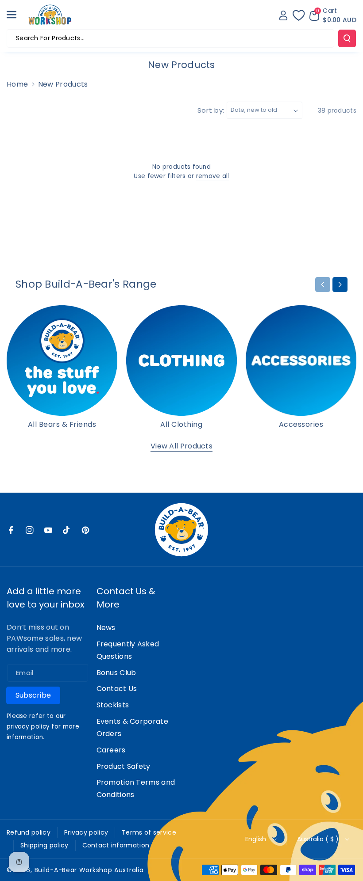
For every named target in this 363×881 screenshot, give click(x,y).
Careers (111, 750)
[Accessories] (301, 360)
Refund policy (28, 832)
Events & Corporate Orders (132, 727)
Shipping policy (44, 845)
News (106, 628)
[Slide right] (340, 284)
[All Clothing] (181, 360)
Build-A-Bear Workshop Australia (89, 870)
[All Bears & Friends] (62, 360)
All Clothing (181, 424)
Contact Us (117, 689)
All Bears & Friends (62, 424)
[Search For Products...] (347, 38)
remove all (212, 176)
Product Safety (124, 766)
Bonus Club (116, 673)
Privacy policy (86, 832)
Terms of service (149, 832)
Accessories (301, 424)
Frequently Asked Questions (128, 650)
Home (17, 84)
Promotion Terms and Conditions (136, 788)
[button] (16, 15)
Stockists (113, 705)
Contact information (116, 845)
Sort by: (211, 110)
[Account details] (283, 15)
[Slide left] (322, 284)
